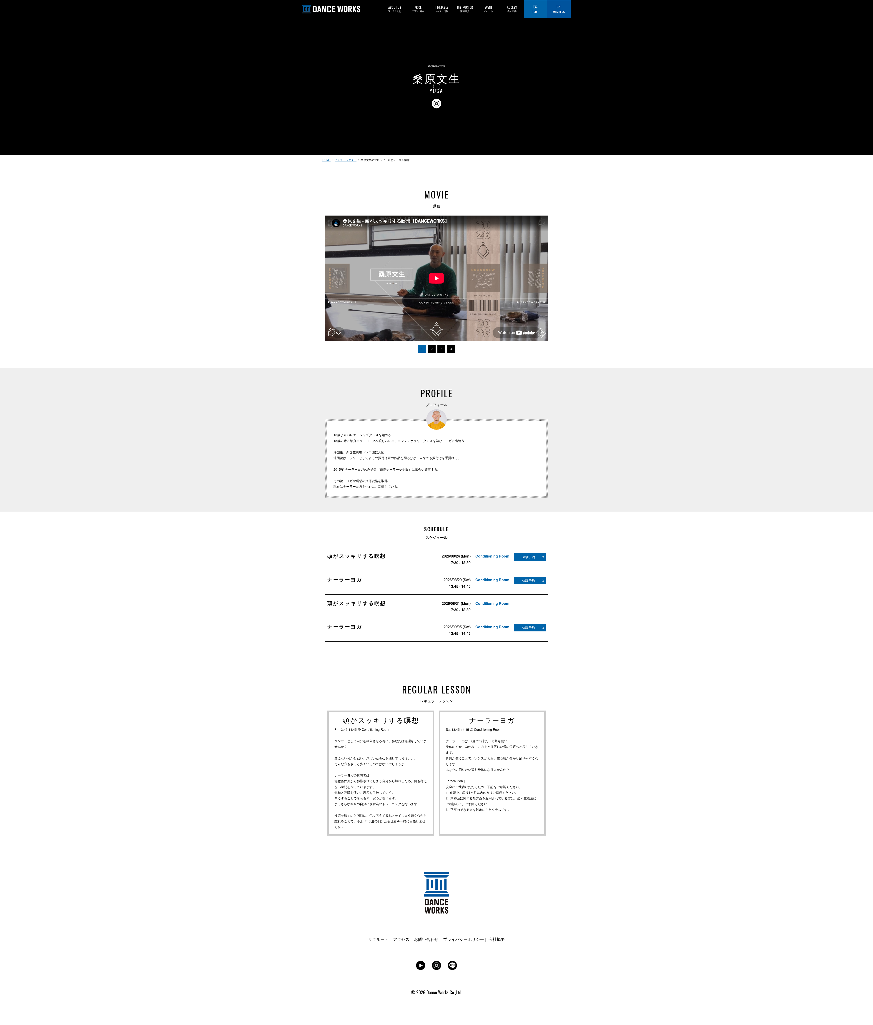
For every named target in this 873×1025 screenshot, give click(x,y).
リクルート (378, 939)
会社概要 (497, 939)
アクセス (401, 939)
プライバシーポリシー (463, 939)
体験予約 (528, 557)
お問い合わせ (426, 939)
